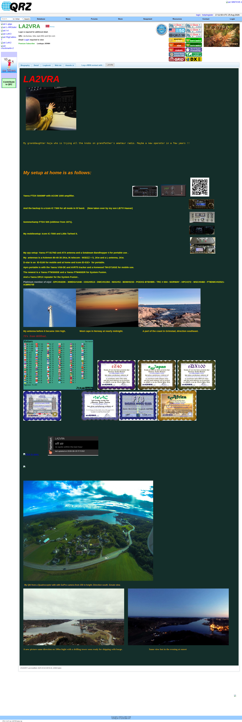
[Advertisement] (126, 695)
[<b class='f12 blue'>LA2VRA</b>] (222, 46)
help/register (207, 15)
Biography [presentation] (25, 65)
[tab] (25, 65)
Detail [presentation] (36, 65)
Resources (177, 19)
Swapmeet (147, 19)
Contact (206, 19)
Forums (94, 19)
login (198, 15)
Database (41, 19)
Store (120, 19)
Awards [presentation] (69, 65)
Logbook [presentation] (47, 65)
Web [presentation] (58, 65)
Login (232, 19)
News (68, 19)
